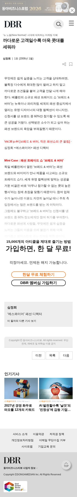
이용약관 (38, 434)
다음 (66, 355)
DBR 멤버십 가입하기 (38, 283)
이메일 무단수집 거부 (52, 440)
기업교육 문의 (46, 446)
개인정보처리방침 (22, 440)
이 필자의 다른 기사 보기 (21, 320)
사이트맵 (27, 446)
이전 (38, 355)
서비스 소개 (20, 434)
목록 (52, 355)
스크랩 (71, 64)
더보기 (64, 64)
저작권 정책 (57, 434)
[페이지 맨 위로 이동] (67, 466)
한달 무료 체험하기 (38, 274)
